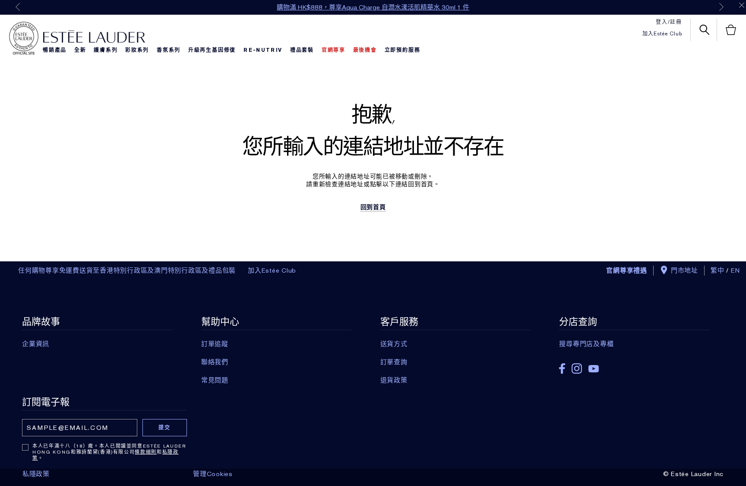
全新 (80, 50)
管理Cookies (213, 474)
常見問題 (214, 380)
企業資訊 (35, 344)
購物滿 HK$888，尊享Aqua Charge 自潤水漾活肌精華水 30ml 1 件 (373, 7)
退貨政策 (394, 380)
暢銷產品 (54, 50)
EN (735, 270)
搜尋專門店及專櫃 (586, 344)
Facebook (562, 368)
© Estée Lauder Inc (693, 474)
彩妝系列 (137, 50)
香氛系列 (168, 50)
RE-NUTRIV (262, 50)
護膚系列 (105, 50)
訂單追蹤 (214, 344)
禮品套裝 (302, 50)
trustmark (24, 38)
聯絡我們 (214, 362)
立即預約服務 (402, 50)
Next (721, 7)
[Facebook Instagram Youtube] (634, 366)
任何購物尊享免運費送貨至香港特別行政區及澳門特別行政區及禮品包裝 (127, 270)
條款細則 (146, 452)
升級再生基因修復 (212, 50)
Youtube (593, 368)
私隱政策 (36, 474)
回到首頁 (373, 207)
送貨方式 (394, 344)
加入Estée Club (662, 33)
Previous (18, 7)
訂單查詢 (394, 362)
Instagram (577, 368)
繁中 (717, 270)
